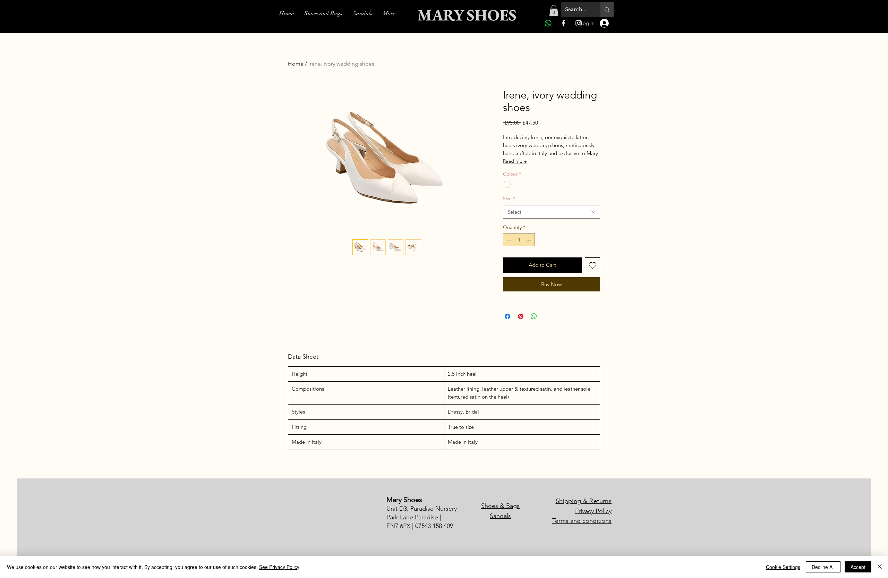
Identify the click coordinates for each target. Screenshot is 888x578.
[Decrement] (508, 240)
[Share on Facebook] (507, 316)
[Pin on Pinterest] (520, 316)
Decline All (823, 566)
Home (296, 63)
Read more (515, 161)
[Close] (880, 566)
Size (509, 198)
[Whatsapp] (548, 23)
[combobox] (551, 212)
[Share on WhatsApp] (534, 316)
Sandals (500, 516)
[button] (553, 10)
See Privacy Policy (279, 566)
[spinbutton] (519, 240)
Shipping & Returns (584, 501)
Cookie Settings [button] (783, 566)
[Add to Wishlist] (592, 265)
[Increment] (529, 240)
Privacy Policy (593, 511)
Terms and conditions (582, 521)
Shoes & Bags (500, 506)
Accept (858, 566)
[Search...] (607, 9)
